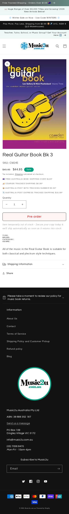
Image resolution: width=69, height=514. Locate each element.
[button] (4, 46)
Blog (9, 356)
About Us (12, 318)
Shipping (19, 174)
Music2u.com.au (30, 508)
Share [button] (9, 273)
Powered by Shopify (43, 508)
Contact (11, 326)
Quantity (7, 197)
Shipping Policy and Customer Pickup (28, 341)
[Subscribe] (58, 469)
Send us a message (18, 423)
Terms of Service (16, 333)
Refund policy (14, 348)
